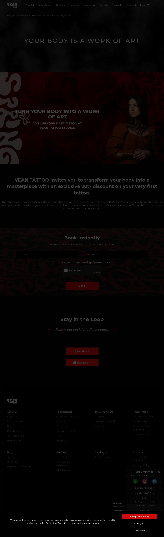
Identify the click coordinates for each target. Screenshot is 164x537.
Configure (139, 523)
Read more (140, 530)
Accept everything (139, 516)
